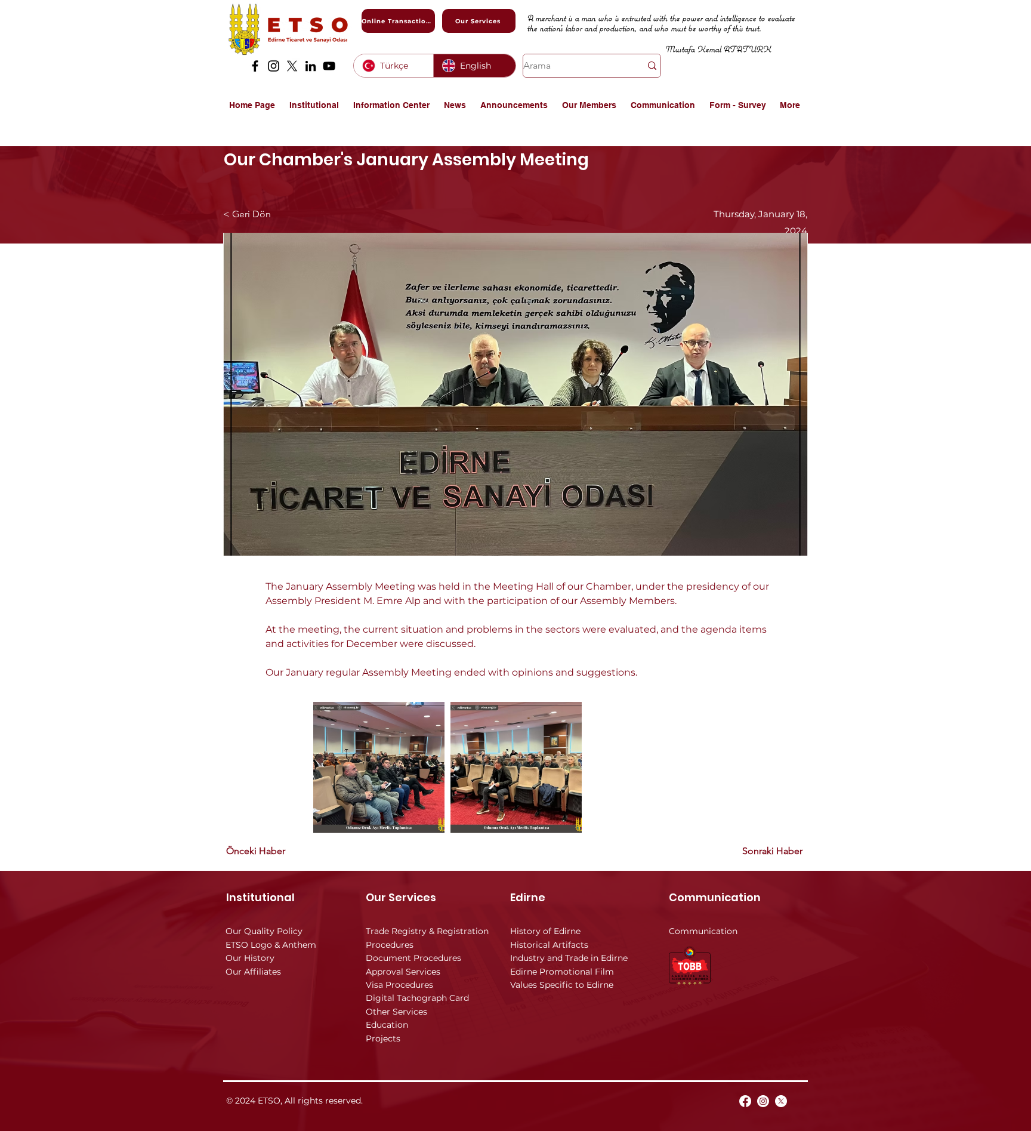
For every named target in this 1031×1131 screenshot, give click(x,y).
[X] (292, 65)
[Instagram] (273, 65)
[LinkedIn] (310, 65)
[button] (315, 105)
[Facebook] (255, 65)
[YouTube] (329, 65)
